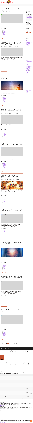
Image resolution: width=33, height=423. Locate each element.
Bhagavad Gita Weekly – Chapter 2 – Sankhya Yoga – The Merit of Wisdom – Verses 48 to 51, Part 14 (11, 110)
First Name (27, 28)
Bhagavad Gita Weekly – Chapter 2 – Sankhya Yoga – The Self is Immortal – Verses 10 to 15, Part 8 (11, 311)
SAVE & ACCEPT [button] (2, 422)
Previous (3, 343)
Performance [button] (2, 405)
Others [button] (1, 418)
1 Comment (17, 246)
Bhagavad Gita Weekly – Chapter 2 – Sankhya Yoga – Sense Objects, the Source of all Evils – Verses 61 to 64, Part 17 (11, 10)
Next (17, 343)
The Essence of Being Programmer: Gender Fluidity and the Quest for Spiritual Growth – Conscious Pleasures (29, 43)
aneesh (2, 46)
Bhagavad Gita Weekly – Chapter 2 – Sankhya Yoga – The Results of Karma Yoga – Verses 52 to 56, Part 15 (11, 77)
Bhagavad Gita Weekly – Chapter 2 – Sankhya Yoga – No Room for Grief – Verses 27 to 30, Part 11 (11, 210)
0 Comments (16, 46)
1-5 (26, 15)
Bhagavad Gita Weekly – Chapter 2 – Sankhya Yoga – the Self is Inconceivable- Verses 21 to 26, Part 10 (11, 244)
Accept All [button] (6, 353)
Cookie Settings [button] (2, 353)
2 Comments (17, 179)
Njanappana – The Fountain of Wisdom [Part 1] (29, 83)
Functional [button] (1, 401)
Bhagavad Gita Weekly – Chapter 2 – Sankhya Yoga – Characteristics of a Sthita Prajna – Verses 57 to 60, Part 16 (11, 43)
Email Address (28, 25)
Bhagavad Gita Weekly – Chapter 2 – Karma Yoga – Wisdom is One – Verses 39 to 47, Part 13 (12, 143)
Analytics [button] (1, 409)
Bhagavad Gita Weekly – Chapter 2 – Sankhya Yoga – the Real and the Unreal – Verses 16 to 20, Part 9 (11, 277)
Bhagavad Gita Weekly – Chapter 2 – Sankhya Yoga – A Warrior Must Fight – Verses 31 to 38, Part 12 (11, 176)
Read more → (4, 38)
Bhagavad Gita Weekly (11, 46)
